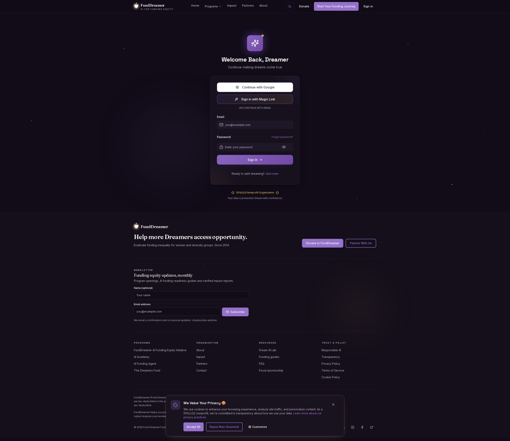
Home (195, 5)
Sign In (253, 160)
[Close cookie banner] (335, 404)
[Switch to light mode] (289, 6)
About (263, 5)
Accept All (193, 426)
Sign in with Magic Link (258, 99)
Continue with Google (258, 87)
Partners (248, 5)
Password (224, 137)
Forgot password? (282, 136)
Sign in (368, 6)
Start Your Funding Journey (336, 6)
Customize (259, 426)
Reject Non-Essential (224, 426)
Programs (211, 6)
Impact (231, 5)
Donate (304, 6)
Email (220, 117)
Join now (271, 173)
